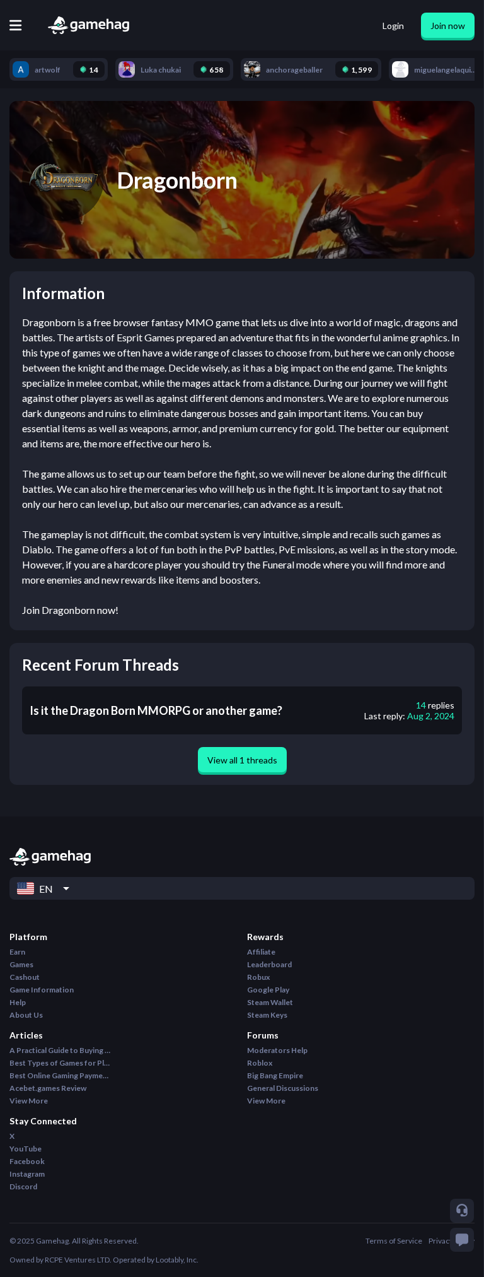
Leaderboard (269, 964)
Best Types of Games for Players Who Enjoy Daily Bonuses (59, 1063)
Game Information (41, 989)
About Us (26, 1015)
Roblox (259, 1063)
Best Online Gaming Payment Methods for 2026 (59, 1075)
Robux (258, 977)
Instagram (27, 1174)
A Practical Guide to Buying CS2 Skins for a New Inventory (59, 1050)
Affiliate (261, 951)
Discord (23, 1186)
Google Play (268, 989)
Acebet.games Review (47, 1088)
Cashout (24, 977)
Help (17, 1002)
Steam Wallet (270, 1002)
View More (28, 1100)
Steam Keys (267, 1015)
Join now (447, 25)
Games (21, 964)
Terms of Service (394, 1240)
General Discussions (282, 1088)
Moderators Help (277, 1050)
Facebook (27, 1161)
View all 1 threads (242, 760)
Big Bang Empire (275, 1075)
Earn (17, 951)
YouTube (25, 1148)
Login (393, 25)
